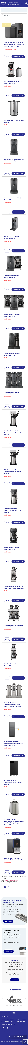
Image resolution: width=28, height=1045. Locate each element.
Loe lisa (7, 56)
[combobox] (14, 15)
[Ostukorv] (26, 4)
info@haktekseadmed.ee (12, 880)
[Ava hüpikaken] (22, 3)
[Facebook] (3, 1028)
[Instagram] (7, 1028)
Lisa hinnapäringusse (18, 56)
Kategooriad (13, 10)
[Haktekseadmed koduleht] (3, 3)
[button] (14, 10)
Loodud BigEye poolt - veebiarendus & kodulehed (14, 1041)
